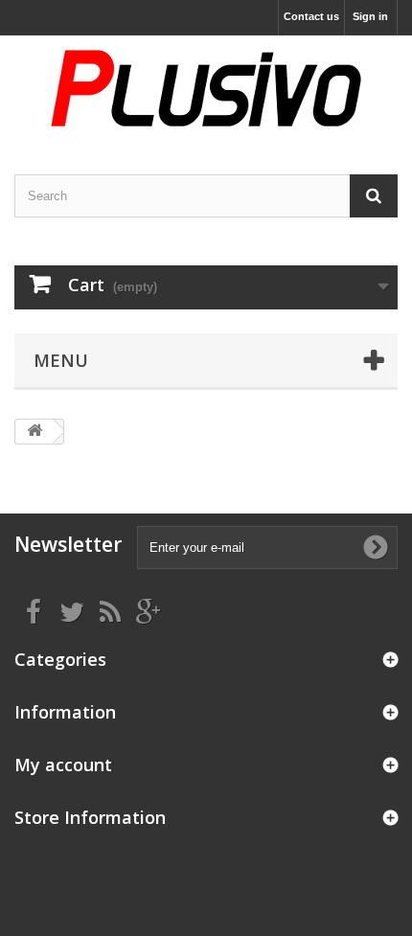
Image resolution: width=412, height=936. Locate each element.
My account (63, 764)
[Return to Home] (34, 432)
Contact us (311, 16)
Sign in (370, 16)
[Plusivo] (206, 88)
